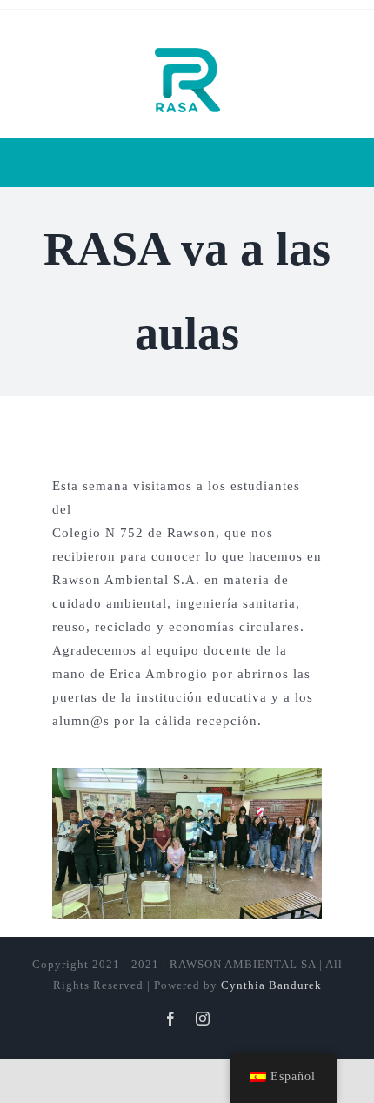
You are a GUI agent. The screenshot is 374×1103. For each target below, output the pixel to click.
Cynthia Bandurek (271, 985)
